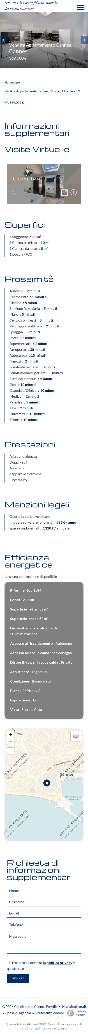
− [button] (10, 741)
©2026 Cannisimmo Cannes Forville (30, 1006)
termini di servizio (44, 1028)
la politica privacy (57, 962)
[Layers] (76, 736)
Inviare (18, 978)
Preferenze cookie (49, 1013)
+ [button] (10, 734)
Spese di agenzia (18, 1013)
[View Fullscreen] (10, 751)
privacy (25, 1028)
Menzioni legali (74, 1006)
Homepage (12, 82)
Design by (81, 1013)
